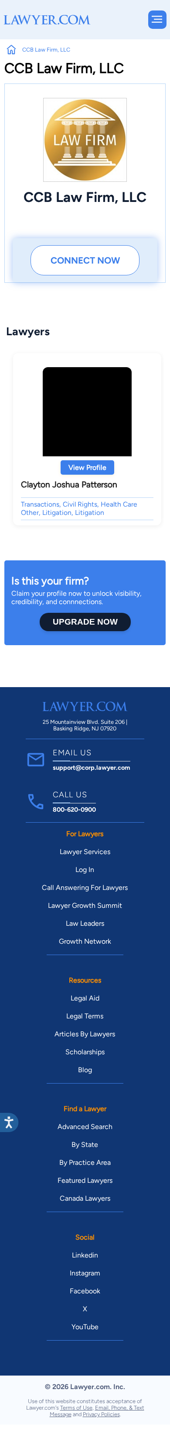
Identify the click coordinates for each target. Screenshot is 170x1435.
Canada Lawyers (85, 1198)
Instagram (85, 1273)
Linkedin (85, 1255)
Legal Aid (85, 998)
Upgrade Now (85, 621)
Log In (84, 869)
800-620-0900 (74, 809)
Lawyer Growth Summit (85, 905)
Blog (85, 1070)
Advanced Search (85, 1126)
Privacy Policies (101, 1414)
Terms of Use (76, 1407)
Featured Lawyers (85, 1180)
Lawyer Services (85, 852)
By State (84, 1144)
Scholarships (85, 1052)
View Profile (87, 467)
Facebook (85, 1291)
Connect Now (85, 260)
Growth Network (85, 941)
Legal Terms (84, 1016)
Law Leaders (85, 923)
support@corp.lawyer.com (91, 767)
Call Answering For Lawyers (85, 887)
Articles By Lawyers (84, 1034)
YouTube (85, 1327)
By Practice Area (85, 1162)
